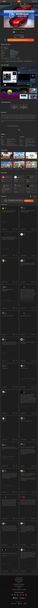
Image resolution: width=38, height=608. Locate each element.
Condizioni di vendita (19, 577)
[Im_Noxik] (21, 287)
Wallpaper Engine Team (14, 53)
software (14, 61)
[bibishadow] (15, 186)
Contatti (19, 582)
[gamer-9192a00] (21, 313)
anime (11, 61)
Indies (11, 56)
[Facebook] (20, 595)
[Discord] (12, 595)
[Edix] (3, 260)
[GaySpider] (21, 497)
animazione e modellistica (28, 61)
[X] (15, 595)
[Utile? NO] (17, 229)
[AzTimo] (28, 186)
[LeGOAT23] (3, 208)
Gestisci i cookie (19, 601)
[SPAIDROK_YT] (21, 523)
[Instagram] (18, 595)
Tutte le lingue (35, 196)
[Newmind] (21, 339)
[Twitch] (26, 595)
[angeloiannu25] (3, 339)
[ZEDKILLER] (3, 418)
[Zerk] (21, 550)
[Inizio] (3, 1)
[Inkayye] (3, 444)
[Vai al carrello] (33, 1)
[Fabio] (3, 234)
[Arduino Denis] (3, 177)
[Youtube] (23, 595)
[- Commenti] (34, 172)
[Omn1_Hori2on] (21, 260)
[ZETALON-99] (21, 444)
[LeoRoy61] (21, 392)
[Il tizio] (3, 497)
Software (13, 56)
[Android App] (22, 598)
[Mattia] (21, 418)
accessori (7, 61)
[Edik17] (3, 471)
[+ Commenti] (36, 172)
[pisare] (3, 550)
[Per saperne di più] (10, 217)
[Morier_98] (21, 366)
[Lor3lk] (3, 392)
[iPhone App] (15, 598)
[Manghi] (28, 177)
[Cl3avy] (3, 523)
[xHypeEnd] (3, 186)
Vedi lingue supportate (13, 51)
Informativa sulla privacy (19, 579)
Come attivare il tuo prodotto (14, 52)
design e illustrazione (20, 61)
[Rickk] (3, 366)
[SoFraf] (21, 471)
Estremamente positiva (14, 57)
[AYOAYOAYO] (21, 208)
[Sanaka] (15, 177)
